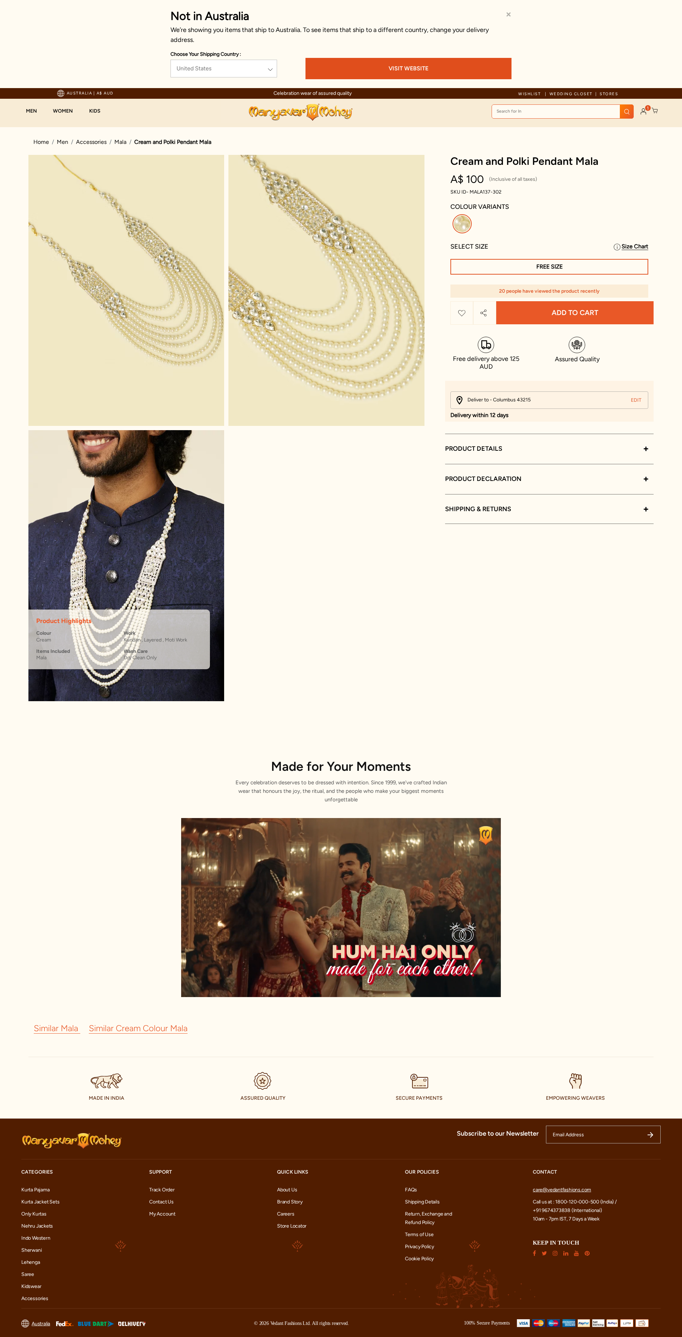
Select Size (469, 246)
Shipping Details (422, 1202)
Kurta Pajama (35, 1190)
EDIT (636, 400)
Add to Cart (575, 313)
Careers (285, 1214)
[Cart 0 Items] (655, 110)
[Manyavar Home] (300, 112)
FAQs (411, 1190)
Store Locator (292, 1226)
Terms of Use (419, 1235)
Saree (27, 1274)
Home (41, 142)
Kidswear (31, 1286)
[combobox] (563, 111)
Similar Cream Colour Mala (138, 1028)
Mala (120, 142)
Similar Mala (57, 1028)
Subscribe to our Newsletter (498, 1133)
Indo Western (35, 1238)
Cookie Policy (419, 1259)
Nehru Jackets (37, 1226)
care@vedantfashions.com (562, 1190)
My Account (162, 1214)
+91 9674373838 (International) (567, 1210)
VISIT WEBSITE (408, 68)
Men (62, 142)
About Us (287, 1190)
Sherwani (31, 1250)
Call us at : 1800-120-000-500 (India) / (575, 1202)
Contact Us (161, 1202)
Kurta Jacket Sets (40, 1202)
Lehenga (30, 1262)
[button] (35, 111)
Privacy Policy (419, 1247)
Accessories (91, 142)
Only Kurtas (34, 1214)
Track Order (162, 1190)
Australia (41, 1324)
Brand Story (290, 1202)
